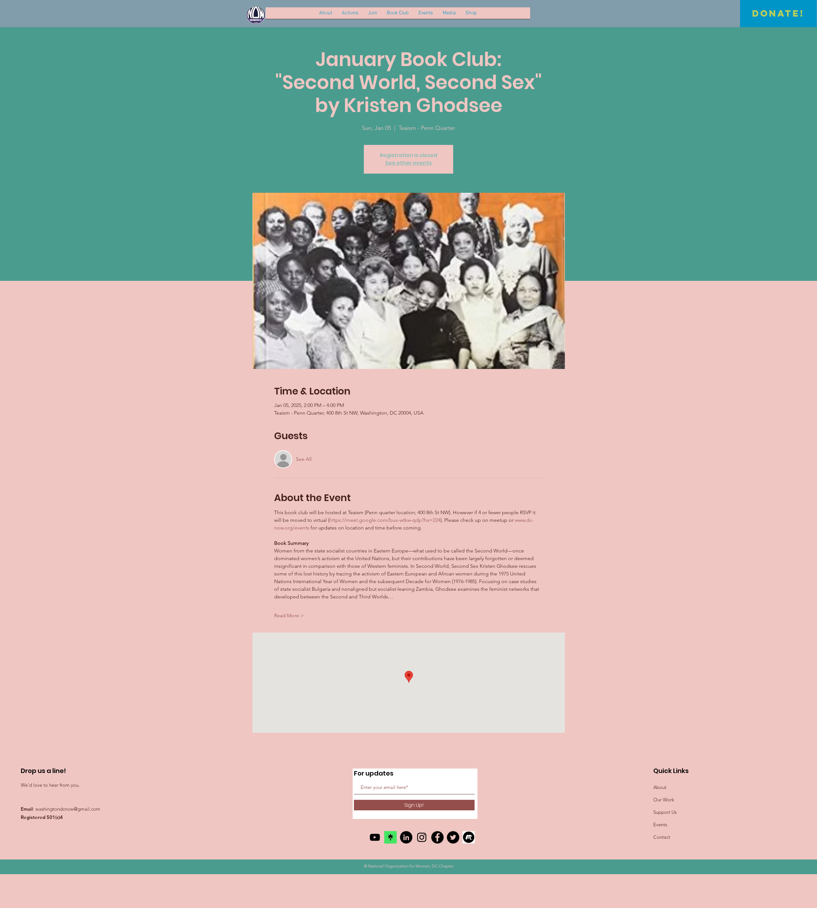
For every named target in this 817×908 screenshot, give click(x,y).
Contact (661, 837)
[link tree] (390, 837)
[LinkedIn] (406, 837)
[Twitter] (453, 837)
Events (660, 825)
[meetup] (468, 837)
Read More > (289, 615)
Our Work (663, 800)
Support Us (665, 812)
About (659, 787)
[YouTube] (375, 837)
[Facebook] (437, 837)
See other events (408, 163)
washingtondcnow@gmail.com (67, 809)
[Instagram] (422, 837)
